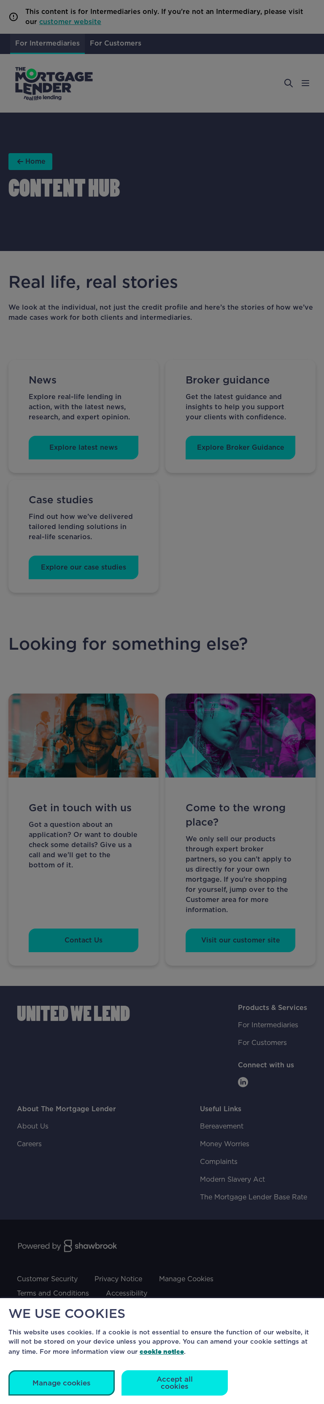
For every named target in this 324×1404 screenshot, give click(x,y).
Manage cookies (61, 1383)
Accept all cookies (175, 1383)
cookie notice (162, 1351)
